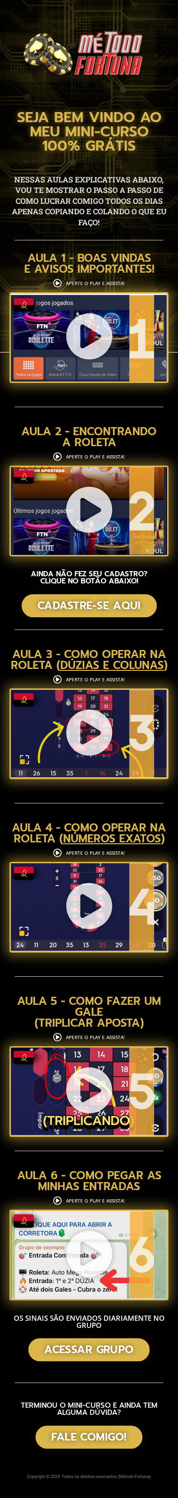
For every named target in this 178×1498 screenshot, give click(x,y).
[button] (89, 338)
